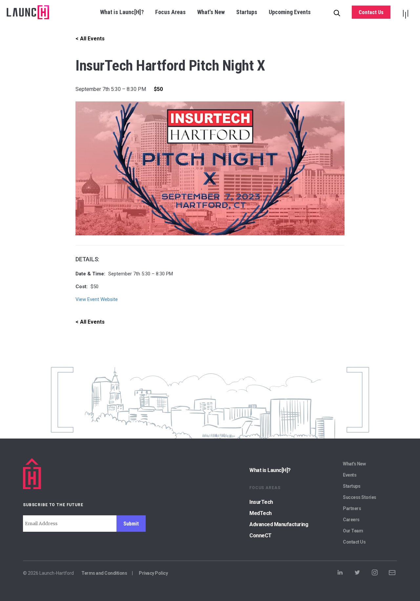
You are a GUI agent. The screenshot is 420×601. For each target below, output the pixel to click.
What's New (211, 12)
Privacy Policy (153, 573)
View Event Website (96, 299)
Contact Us (371, 12)
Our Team (353, 530)
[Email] (392, 574)
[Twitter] (357, 574)
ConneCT (260, 535)
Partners (352, 508)
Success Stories (359, 497)
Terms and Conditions (104, 573)
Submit (131, 524)
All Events (92, 38)
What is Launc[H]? (122, 12)
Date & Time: (90, 274)
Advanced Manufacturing (278, 524)
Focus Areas (170, 12)
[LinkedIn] (340, 574)
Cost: (81, 287)
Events (349, 475)
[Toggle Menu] (405, 12)
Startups (246, 12)
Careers (351, 519)
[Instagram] (375, 574)
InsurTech (261, 502)
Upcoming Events (290, 12)
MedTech (260, 513)
